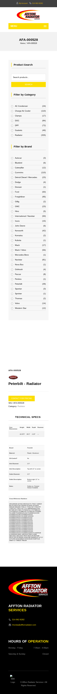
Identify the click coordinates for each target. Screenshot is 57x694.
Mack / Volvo (20, 250)
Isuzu (17, 221)
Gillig (17, 201)
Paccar (18, 274)
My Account (23, 3)
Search (28, 84)
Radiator (18, 135)
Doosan (18, 187)
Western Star (20, 308)
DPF (17, 125)
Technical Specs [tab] (28, 417)
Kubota (18, 240)
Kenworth (19, 230)
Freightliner (20, 197)
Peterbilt (18, 284)
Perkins (18, 279)
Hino (17, 211)
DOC (17, 120)
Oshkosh (19, 269)
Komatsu (19, 235)
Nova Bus (19, 264)
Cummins (19, 172)
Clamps (18, 116)
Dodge (18, 182)
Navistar (18, 260)
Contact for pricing (21, 398)
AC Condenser (21, 106)
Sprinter (18, 293)
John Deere (20, 226)
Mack (17, 245)
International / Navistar (25, 216)
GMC (17, 206)
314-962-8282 (37, 3)
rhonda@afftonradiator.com (24, 625)
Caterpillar (19, 168)
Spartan (18, 289)
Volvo (17, 303)
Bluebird (18, 163)
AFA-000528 (32, 43)
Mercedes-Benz (22, 255)
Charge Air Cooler (23, 111)
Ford (17, 192)
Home (22, 43)
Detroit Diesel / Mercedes (26, 177)
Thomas (18, 298)
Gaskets (18, 130)
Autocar (18, 158)
